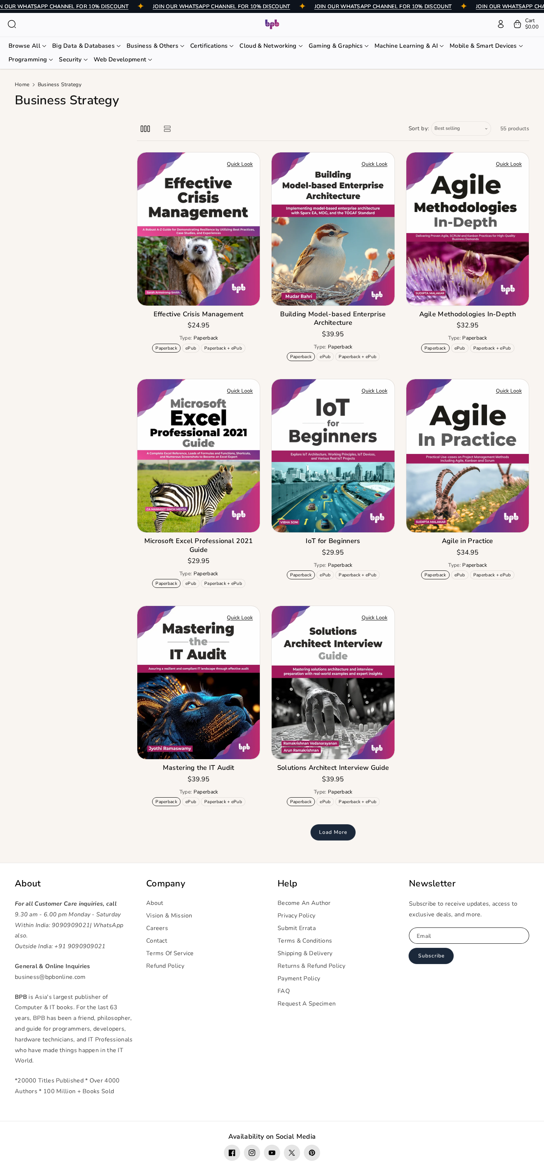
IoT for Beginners (333, 541)
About (28, 883)
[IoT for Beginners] (333, 455)
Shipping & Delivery (305, 953)
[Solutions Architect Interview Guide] (333, 682)
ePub (192, 349)
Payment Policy (299, 978)
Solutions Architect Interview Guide (333, 768)
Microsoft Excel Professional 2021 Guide (198, 545)
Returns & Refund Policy (311, 966)
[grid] (145, 128)
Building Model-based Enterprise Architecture (333, 318)
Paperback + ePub (224, 349)
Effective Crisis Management (199, 314)
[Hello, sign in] (500, 24)
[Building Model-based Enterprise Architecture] (333, 229)
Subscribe (431, 955)
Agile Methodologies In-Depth (467, 314)
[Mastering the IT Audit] (198, 682)
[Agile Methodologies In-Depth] (467, 229)
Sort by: (419, 128)
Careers (157, 928)
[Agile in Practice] (467, 455)
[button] (12, 24)
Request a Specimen (307, 1004)
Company (165, 883)
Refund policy (165, 966)
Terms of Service (170, 953)
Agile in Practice (467, 541)
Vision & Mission (169, 916)
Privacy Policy (296, 916)
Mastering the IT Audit (199, 768)
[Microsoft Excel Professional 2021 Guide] (198, 455)
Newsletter (432, 883)
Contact (156, 941)
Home (22, 84)
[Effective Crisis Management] (198, 229)
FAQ (284, 991)
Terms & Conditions (305, 941)
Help (287, 883)
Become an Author (304, 903)
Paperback (167, 349)
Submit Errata (297, 928)
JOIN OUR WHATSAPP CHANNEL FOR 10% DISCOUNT (221, 6)
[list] (167, 128)
